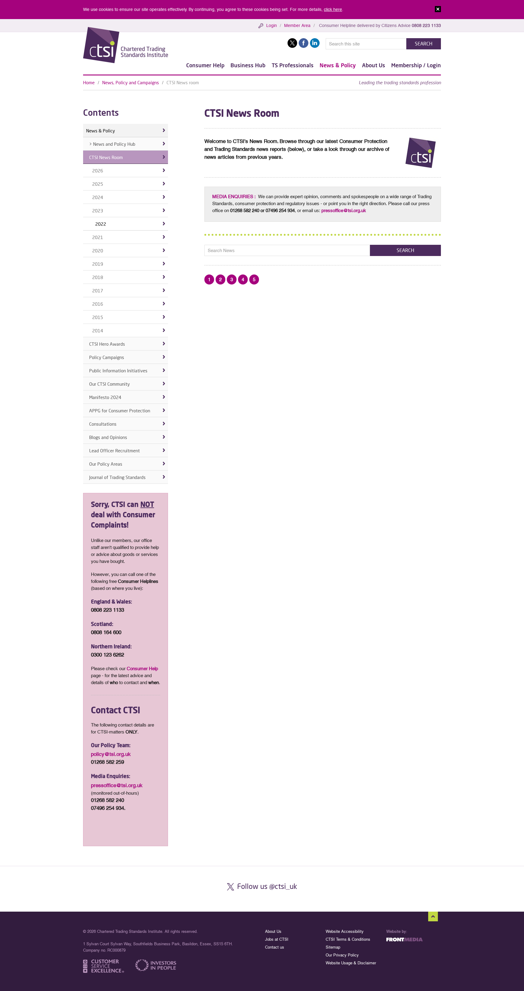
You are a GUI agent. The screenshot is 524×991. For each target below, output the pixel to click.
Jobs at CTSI (276, 939)
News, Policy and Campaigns (130, 82)
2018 (97, 277)
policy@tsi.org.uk (111, 754)
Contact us (274, 947)
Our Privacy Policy (342, 955)
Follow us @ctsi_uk (267, 886)
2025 (97, 184)
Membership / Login (416, 65)
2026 (97, 170)
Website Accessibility (345, 931)
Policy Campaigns (106, 357)
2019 (97, 264)
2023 (97, 210)
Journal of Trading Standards (117, 477)
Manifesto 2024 (105, 397)
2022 (100, 224)
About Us (373, 65)
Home (89, 82)
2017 (97, 290)
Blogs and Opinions (108, 437)
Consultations (102, 424)
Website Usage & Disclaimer (351, 963)
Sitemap (333, 947)
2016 (97, 304)
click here (333, 9)
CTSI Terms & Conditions (348, 939)
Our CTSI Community (109, 384)
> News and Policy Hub (112, 144)
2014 (97, 330)
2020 (97, 250)
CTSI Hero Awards (107, 344)
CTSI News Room (106, 157)
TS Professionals (293, 65)
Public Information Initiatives (118, 370)
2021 (97, 237)
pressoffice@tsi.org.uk (343, 210)
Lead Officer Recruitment (114, 450)
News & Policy (338, 65)
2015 (97, 317)
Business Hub (247, 65)
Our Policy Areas (105, 464)
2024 (97, 197)
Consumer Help (205, 65)
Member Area (297, 25)
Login (271, 25)
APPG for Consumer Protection (119, 410)
